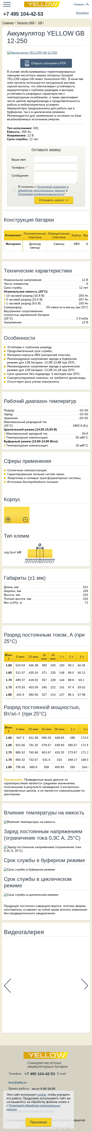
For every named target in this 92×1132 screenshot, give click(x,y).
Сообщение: (20, 175)
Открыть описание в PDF (48, 63)
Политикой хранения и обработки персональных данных (43, 188)
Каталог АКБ (25, 22)
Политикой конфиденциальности (41, 194)
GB (40, 22)
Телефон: (19, 167)
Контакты (82, 12)
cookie (41, 1094)
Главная (8, 22)
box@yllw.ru (18, 1082)
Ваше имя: (19, 159)
